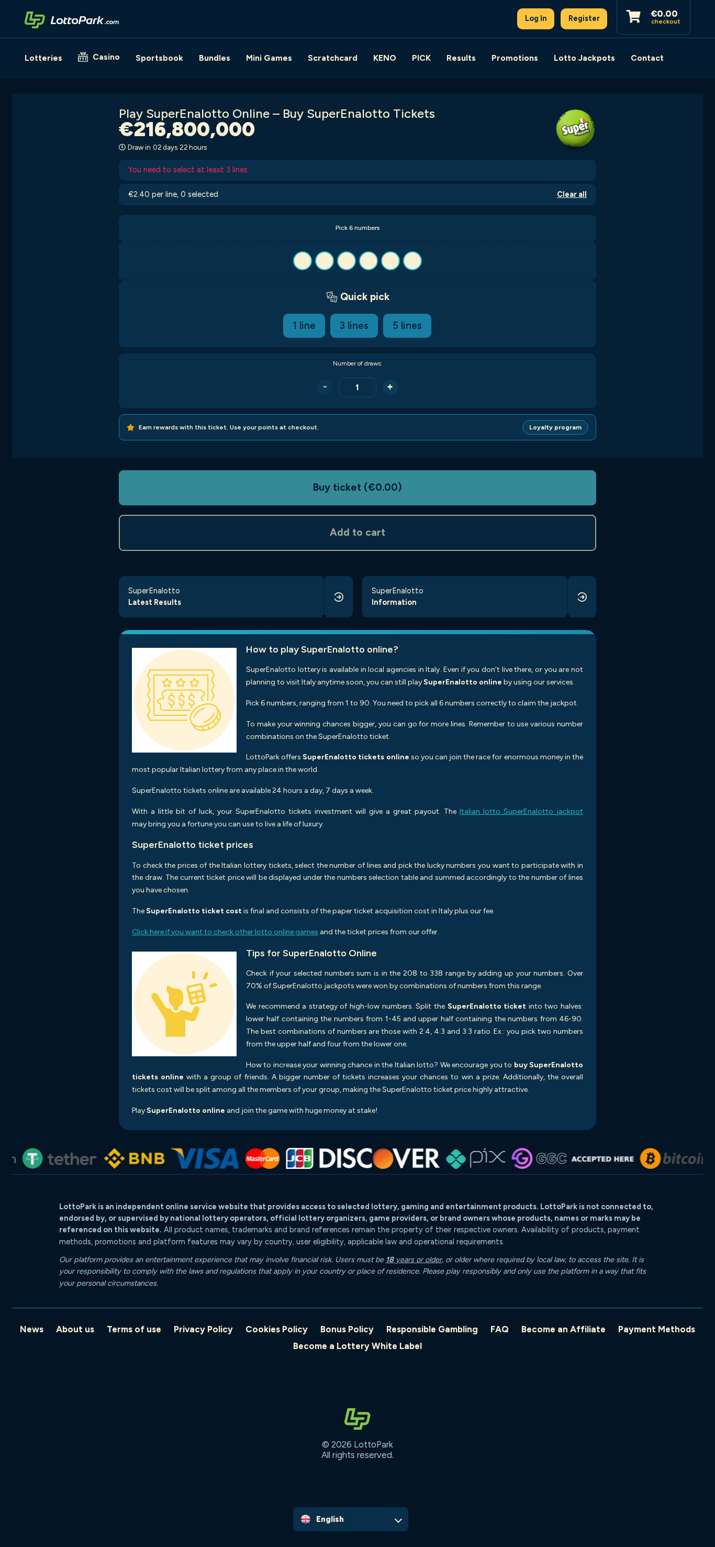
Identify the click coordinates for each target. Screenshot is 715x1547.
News (31, 1329)
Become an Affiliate (563, 1329)
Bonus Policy (347, 1329)
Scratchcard (333, 58)
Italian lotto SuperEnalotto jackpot (521, 811)
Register (584, 18)
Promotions (514, 58)
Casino (106, 57)
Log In (536, 18)
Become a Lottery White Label (357, 1346)
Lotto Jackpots (584, 58)
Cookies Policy (276, 1329)
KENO (384, 58)
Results (461, 58)
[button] (357, 260)
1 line (304, 325)
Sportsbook (159, 58)
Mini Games (269, 58)
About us (75, 1329)
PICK (421, 58)
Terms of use (134, 1329)
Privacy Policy (203, 1329)
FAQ (499, 1329)
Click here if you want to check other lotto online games (225, 931)
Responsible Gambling (432, 1329)
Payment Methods (656, 1329)
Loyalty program (555, 427)
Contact (647, 58)
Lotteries (43, 58)
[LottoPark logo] (72, 18)
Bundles (214, 58)
